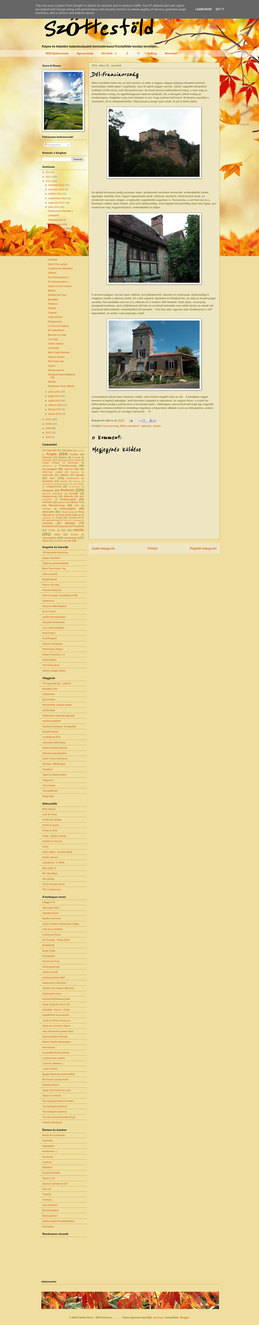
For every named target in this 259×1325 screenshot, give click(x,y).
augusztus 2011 (56, 202)
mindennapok (68, 499)
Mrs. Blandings (50, 873)
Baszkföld (53, 299)
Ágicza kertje (85, 53)
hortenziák (47, 475)
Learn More (203, 9)
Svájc (66, 520)
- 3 (137, 53)
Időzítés (52, 381)
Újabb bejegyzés (103, 548)
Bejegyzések (53, 145)
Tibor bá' (46, 1189)
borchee (158, 1317)
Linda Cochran (50, 1068)
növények (48, 511)
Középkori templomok (53, 622)
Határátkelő (48, 1146)
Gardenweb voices (52, 993)
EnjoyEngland (49, 579)
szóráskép (47, 523)
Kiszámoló (47, 1157)
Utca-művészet (50, 1205)
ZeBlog (152, 53)
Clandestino (48, 694)
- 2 (126, 53)
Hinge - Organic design (54, 836)
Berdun (52, 290)
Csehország (61, 460)
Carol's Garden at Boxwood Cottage (60, 924)
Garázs (51, 366)
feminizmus (47, 466)
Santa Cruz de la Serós (60, 286)
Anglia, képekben (51, 558)
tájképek (146, 425)
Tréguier (52, 312)
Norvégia (46, 509)
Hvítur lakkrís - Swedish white (57, 852)
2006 (49, 437)
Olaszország (67, 512)
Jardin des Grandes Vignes (56, 1026)
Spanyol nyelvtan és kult (54, 1183)
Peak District (65, 515)
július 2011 (54, 207)
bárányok (47, 457)
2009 (49, 424)
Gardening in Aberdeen (54, 983)
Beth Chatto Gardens (59, 352)
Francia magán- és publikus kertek (60, 595)
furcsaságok (49, 468)
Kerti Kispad (48, 1047)
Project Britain (49, 660)
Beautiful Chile (49, 689)
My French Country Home (55, 1079)
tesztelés (79, 526)
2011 (49, 181)
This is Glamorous (51, 889)
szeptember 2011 (57, 198)
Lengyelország (53, 486)
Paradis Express (50, 1085)
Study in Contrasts (51, 1095)
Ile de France (49, 611)
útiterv (57, 534)
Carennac (53, 250)
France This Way (51, 585)
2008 (49, 428)
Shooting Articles (76, 517)
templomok (48, 526)
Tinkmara (47, 1199)
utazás (157, 425)
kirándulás (47, 481)
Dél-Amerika (48, 699)
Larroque (52, 259)
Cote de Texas (49, 814)
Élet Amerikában (50, 1210)
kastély (80, 474)
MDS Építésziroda (57, 53)
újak (63, 530)
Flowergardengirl (51, 967)
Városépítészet (50, 790)
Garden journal (50, 972)
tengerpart (64, 526)
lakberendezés (63, 484)
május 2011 (54, 396)
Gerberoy (53, 233)
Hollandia (75, 472)
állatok (70, 450)
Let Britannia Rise (51, 737)
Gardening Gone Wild (53, 977)
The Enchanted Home (53, 884)
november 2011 (56, 189)
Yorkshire (58, 541)
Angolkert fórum (50, 913)
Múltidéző (47, 1167)
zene (68, 540)
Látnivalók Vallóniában (54, 742)
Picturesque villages (52, 649)
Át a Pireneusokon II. (58, 277)
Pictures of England (52, 644)
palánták (51, 515)
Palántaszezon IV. (57, 220)
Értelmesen (48, 1226)
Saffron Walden (56, 343)
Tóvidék (51, 530)
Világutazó (47, 780)
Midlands (68, 496)
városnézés (49, 537)
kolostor (63, 481)
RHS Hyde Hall (56, 361)
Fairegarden (48, 956)
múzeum (61, 502)
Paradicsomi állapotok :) (60, 211)
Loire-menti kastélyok (53, 627)
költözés (76, 481)
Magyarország (49, 496)
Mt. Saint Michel (56, 330)
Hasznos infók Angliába (54, 606)
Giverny (52, 237)
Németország (57, 505)
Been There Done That (54, 568)
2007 (49, 432)
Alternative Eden (50, 908)
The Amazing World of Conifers (58, 1101)
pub (79, 515)
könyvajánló (47, 484)
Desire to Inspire (50, 825)
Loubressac (54, 255)
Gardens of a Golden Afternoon (58, 988)
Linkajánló (53, 215)
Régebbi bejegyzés (203, 548)
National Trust (76, 502)
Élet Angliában (49, 1216)
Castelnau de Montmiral (60, 268)
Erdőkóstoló (48, 945)
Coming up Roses (51, 934)
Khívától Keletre (50, 731)
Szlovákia (77, 520)
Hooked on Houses (52, 841)
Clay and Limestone (52, 929)
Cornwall (76, 457)
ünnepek (74, 534)
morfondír (47, 502)
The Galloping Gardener (54, 1106)
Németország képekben (54, 753)
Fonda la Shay (49, 830)
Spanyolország (53, 520)
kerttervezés (73, 478)
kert (52, 478)
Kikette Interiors (50, 857)
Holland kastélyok (51, 721)
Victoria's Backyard (52, 1122)
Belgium (62, 457)
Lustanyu (47, 1162)
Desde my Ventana (52, 819)
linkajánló (47, 490)
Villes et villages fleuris (54, 670)
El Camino (76, 460)
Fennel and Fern (50, 961)
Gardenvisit (48, 601)
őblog (81, 512)
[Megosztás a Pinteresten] (155, 421)
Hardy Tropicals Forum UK (56, 1004)
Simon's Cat (48, 1178)
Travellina (47, 769)
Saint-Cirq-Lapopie (58, 264)
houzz (45, 846)
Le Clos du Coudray (58, 326)
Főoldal (152, 548)
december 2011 (56, 185)
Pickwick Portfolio (51, 1173)
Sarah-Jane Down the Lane (56, 1090)
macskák (73, 493)
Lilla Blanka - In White (53, 862)
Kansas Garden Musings (55, 1036)
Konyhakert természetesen (56, 1052)
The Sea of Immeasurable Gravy (58, 1117)
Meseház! (171, 53)
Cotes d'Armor (55, 317)
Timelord (46, 1194)
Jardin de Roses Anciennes (56, 1020)
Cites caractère (50, 574)
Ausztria (74, 454)
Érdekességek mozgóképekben (58, 1221)
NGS (77, 505)
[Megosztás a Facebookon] (151, 421)
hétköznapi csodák (52, 472)
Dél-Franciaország (57, 224)
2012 (49, 176)
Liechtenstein (74, 487)
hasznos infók (71, 469)
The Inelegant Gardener (54, 1111)
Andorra (52, 273)
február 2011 (55, 409)
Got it (220, 9)
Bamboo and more (51, 918)
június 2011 (54, 391)
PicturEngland (49, 638)
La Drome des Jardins (53, 1058)
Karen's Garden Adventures (56, 1042)
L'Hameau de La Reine (60, 242)
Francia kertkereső (51, 590)
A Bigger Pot (48, 902)
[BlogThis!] (144, 421)
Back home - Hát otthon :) (61, 228)
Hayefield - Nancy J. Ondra (56, 1009)
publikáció (46, 518)
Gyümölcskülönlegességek (56, 999)
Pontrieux (53, 304)
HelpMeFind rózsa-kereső (55, 1015)
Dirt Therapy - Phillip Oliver (56, 940)
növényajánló (68, 508)
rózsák (58, 517)
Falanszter (47, 1140)
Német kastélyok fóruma (54, 748)
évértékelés (73, 463)
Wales (45, 540)
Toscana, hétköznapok (53, 764)
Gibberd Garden (56, 357)
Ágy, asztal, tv (49, 868)
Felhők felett (48, 710)
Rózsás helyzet (56, 370)
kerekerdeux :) (49, 1151)
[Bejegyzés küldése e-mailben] (130, 420)
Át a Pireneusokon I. (58, 281)
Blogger (184, 1317)
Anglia (51, 454)
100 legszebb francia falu (55, 552)
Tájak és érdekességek (54, 774)
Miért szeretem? (130, 425)
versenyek (70, 537)
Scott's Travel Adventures (55, 758)
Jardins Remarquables (54, 617)
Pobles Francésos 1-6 (53, 654)
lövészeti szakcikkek (52, 493)
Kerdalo (52, 308)
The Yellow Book (51, 665)
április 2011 (54, 400)
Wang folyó (48, 796)
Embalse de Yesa (57, 295)
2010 (49, 419)
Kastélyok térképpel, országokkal (59, 726)
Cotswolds (47, 460)
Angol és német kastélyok (55, 563)
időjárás (64, 475)
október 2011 (55, 194)
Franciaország (110, 425)
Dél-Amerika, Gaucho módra (57, 705)
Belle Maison (49, 809)
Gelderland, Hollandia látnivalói (58, 715)
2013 (49, 172)
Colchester (53, 348)
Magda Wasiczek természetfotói (58, 1074)
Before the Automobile (53, 1135)
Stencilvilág (48, 879)
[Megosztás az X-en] (147, 421)
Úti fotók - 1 (109, 53)
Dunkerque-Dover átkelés (61, 386)
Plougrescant (55, 321)
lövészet (67, 490)
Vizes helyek (48, 785)
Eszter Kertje (48, 950)
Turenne (52, 246)
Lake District (78, 484)
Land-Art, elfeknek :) (52, 1063)
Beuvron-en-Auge (57, 335)
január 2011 (54, 414)
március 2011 (55, 405)
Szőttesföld (97, 28)
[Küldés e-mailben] (140, 421)
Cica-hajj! (53, 339)
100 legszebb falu (51, 450)
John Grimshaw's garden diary (58, 1031)
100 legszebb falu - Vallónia (56, 683)
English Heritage (51, 463)
